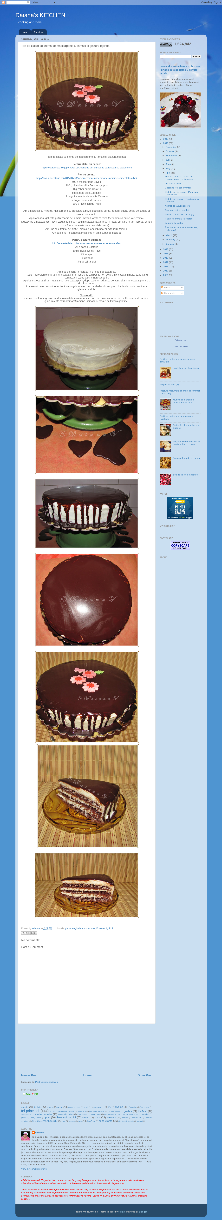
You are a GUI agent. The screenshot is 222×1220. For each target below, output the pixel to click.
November (171, 147)
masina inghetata (66, 1114)
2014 (166, 253)
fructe (52, 1111)
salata (85, 1117)
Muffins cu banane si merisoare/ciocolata (183, 401)
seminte (125, 1118)
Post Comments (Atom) (47, 1082)
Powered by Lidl (104, 928)
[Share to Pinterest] (35, 933)
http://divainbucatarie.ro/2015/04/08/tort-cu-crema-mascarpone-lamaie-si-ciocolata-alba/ (86, 178)
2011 (166, 266)
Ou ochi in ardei (173, 183)
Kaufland (142, 1111)
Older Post (144, 1075)
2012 (166, 262)
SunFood (91, 1121)
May (168, 168)
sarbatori (111, 1117)
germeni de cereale (66, 1111)
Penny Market (35, 1118)
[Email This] (22, 933)
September (172, 155)
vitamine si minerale (126, 1121)
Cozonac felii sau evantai (178, 188)
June (168, 164)
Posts (166, 287)
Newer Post (29, 1075)
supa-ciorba (105, 1120)
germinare (82, 1111)
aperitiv (25, 1107)
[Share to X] (29, 933)
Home (25, 32)
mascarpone (88, 928)
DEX (109, 1107)
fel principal (30, 1111)
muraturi (145, 1114)
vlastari (140, 1121)
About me (39, 32)
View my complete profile (34, 1169)
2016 (166, 143)
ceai (86, 1107)
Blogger (143, 1212)
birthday (38, 1107)
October (170, 151)
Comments (169, 293)
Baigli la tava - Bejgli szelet (186, 368)
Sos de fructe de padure (185, 475)
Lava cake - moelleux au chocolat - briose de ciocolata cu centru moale (180, 70)
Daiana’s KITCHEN (40, 15)
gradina (128, 1111)
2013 (166, 258)
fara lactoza (144, 1107)
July (168, 160)
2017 (166, 139)
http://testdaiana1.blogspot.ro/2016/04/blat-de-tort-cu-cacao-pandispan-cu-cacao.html (87, 167)
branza (50, 1107)
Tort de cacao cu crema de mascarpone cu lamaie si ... (180, 177)
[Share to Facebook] (32, 933)
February (171, 239)
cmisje (121, 1212)
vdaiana (39, 1132)
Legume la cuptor (174, 223)
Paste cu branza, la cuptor (178, 219)
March (169, 235)
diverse (119, 1106)
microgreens (82, 1114)
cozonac (97, 1107)
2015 (166, 249)
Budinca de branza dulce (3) (179, 214)
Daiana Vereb (180, 340)
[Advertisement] (86, 1048)
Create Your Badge (180, 346)
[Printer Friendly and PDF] (30, 1095)
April (168, 173)
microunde (96, 1114)
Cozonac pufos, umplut (177, 210)
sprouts (72, 1121)
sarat (97, 1117)
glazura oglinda (73, 928)
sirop (63, 1121)
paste (23, 1118)
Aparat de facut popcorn (177, 206)
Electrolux (133, 1107)
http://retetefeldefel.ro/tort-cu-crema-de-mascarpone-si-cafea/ (86, 243)
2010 (166, 271)
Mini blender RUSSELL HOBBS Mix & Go (121, 1114)
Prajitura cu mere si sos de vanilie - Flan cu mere (186, 442)
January (170, 244)
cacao (59, 1107)
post (47, 1117)
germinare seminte (96, 1111)
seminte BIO (137, 1118)
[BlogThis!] (25, 933)
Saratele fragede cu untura (187, 458)
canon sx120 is (74, 1107)
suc (80, 1121)
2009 (166, 275)
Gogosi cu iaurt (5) (169, 384)
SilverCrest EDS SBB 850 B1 (45, 1121)
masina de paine (43, 1114)
